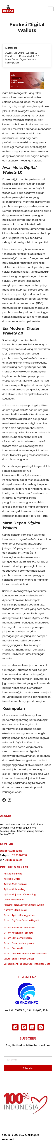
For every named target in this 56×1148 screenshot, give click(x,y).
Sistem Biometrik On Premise (19, 927)
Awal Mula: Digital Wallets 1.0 (21, 52)
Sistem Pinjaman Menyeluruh (19, 943)
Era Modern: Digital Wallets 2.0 (22, 56)
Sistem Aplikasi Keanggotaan (19, 915)
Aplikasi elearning (13, 873)
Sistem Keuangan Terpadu (18, 932)
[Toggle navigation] (51, 9)
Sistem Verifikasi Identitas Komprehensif (25, 953)
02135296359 (19, 855)
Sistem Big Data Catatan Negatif (21, 920)
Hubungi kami (20, 774)
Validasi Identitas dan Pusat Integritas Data (27, 963)
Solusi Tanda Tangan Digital (19, 958)
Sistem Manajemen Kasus (18, 938)
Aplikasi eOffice (12, 878)
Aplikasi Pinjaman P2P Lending (20, 894)
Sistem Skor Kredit (13, 948)
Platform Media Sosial (15, 910)
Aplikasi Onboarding (14, 889)
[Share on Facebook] (4, 800)
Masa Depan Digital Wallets (20, 59)
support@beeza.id (11, 851)
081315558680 (13, 860)
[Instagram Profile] (9, 800)
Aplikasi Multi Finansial (15, 884)
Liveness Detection (14, 899)
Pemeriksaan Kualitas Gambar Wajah (24, 904)
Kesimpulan (12, 62)
